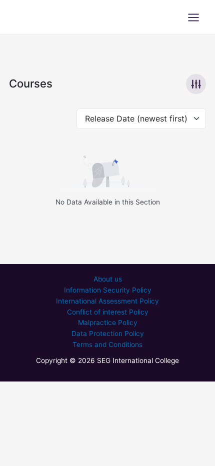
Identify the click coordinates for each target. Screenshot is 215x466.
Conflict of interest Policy (107, 312)
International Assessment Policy (107, 301)
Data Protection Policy (108, 334)
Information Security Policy (108, 290)
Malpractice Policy (108, 322)
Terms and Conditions (107, 344)
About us (108, 279)
